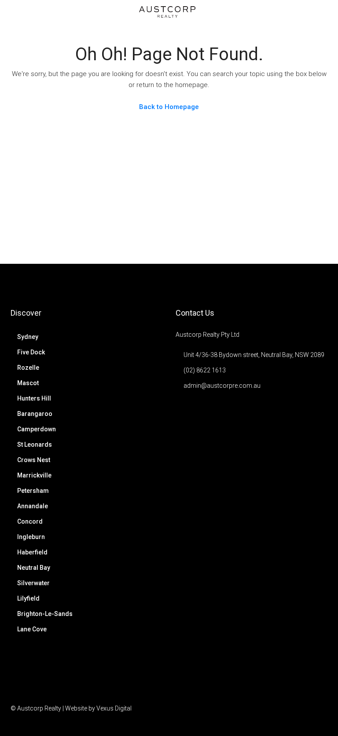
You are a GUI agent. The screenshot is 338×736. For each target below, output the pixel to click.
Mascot (28, 382)
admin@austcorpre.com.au (222, 385)
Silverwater (33, 583)
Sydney (27, 336)
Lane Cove (32, 629)
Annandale (32, 506)
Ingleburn (31, 536)
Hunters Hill (34, 398)
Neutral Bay (33, 567)
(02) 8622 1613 (205, 370)
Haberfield (32, 552)
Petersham (33, 490)
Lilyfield (28, 598)
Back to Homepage (169, 107)
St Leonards (34, 444)
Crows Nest (33, 459)
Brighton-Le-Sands (45, 613)
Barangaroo (34, 413)
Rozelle (28, 367)
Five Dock (31, 352)
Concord (30, 521)
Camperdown (36, 429)
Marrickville (34, 475)
